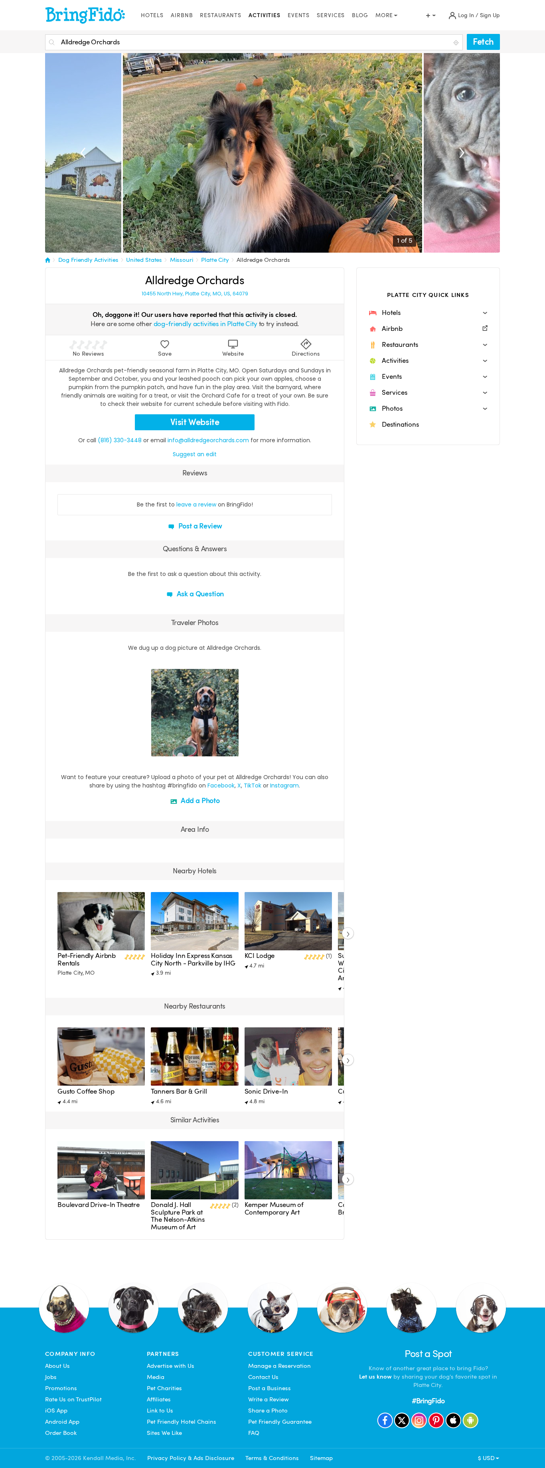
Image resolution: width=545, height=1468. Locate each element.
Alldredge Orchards (263, 260)
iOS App (56, 1411)
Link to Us (160, 1411)
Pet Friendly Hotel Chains (181, 1422)
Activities (264, 15)
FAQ (253, 1433)
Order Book (61, 1433)
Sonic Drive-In (266, 1091)
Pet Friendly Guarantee (280, 1422)
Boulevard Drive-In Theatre (98, 1205)
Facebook (221, 785)
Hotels (152, 15)
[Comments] (171, 749)
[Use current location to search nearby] (457, 42)
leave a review (196, 504)
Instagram (284, 785)
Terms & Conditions (272, 1458)
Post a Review (200, 525)
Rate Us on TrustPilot (73, 1399)
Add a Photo (199, 800)
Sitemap (321, 1458)
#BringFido (428, 1400)
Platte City (215, 260)
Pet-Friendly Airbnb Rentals (86, 959)
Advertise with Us (170, 1366)
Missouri (182, 260)
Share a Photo (268, 1411)
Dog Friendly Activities (88, 260)
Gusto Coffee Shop (85, 1091)
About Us (57, 1366)
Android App (62, 1422)
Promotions (61, 1388)
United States (144, 260)
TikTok (252, 785)
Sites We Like (164, 1433)
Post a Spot (428, 1353)
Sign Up (490, 15)
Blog (360, 15)
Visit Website (194, 422)
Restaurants (220, 15)
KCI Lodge (260, 956)
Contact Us (263, 1377)
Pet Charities (164, 1388)
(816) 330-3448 (120, 440)
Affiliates (159, 1399)
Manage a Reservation (279, 1366)
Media (155, 1377)
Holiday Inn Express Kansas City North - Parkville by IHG (193, 959)
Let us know (375, 1377)
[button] (428, 313)
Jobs (51, 1377)
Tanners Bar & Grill (179, 1091)
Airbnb (182, 15)
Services (331, 15)
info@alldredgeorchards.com (208, 440)
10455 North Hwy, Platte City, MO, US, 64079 (195, 294)
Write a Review (268, 1399)
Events (299, 15)
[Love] (158, 749)
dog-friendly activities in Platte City (205, 324)
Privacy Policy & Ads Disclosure (190, 1458)
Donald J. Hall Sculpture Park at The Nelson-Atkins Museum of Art (177, 1216)
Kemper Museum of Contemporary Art (274, 1208)
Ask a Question (199, 593)
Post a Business (269, 1388)
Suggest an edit (195, 454)
